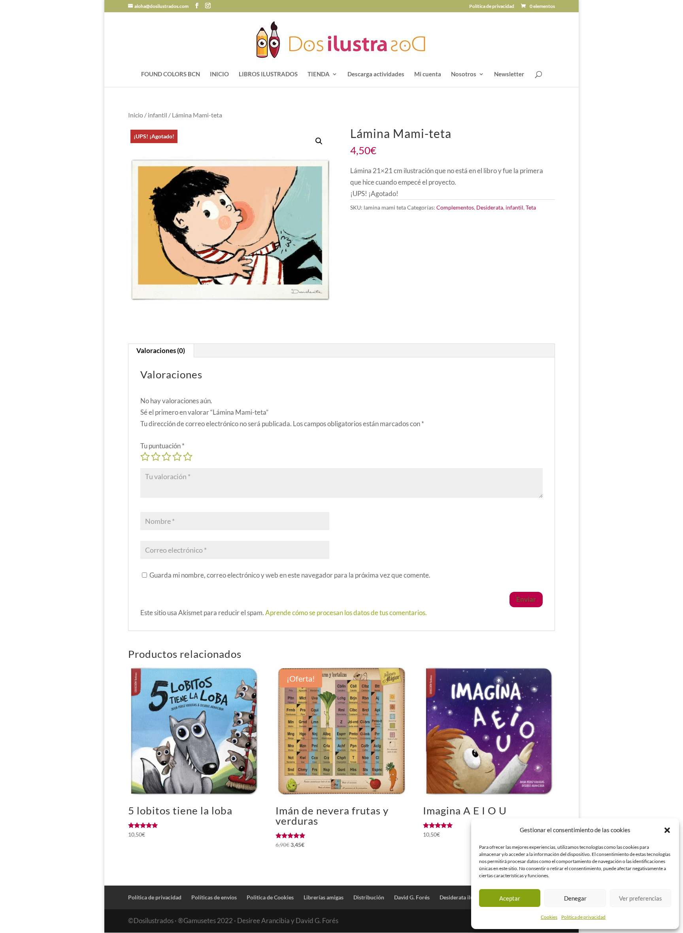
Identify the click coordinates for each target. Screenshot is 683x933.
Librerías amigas (323, 897)
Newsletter (509, 74)
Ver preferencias (640, 898)
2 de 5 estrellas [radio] (155, 456)
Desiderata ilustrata (464, 897)
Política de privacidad (583, 917)
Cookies (549, 917)
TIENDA (319, 74)
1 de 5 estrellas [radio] (145, 456)
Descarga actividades (375, 74)
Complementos (455, 207)
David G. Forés (412, 897)
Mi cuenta (427, 74)
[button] (667, 830)
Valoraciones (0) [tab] (160, 350)
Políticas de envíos (214, 897)
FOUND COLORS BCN (170, 74)
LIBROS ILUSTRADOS (268, 74)
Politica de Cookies (270, 897)
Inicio (135, 115)
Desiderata (489, 207)
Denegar (575, 898)
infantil (157, 115)
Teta (531, 207)
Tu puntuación (162, 446)
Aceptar (509, 898)
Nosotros (463, 74)
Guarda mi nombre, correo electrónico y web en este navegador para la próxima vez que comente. (289, 575)
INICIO (219, 74)
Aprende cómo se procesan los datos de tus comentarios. (346, 612)
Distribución (368, 897)
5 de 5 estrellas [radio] (187, 456)
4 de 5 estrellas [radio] (177, 456)
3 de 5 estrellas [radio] (166, 456)
